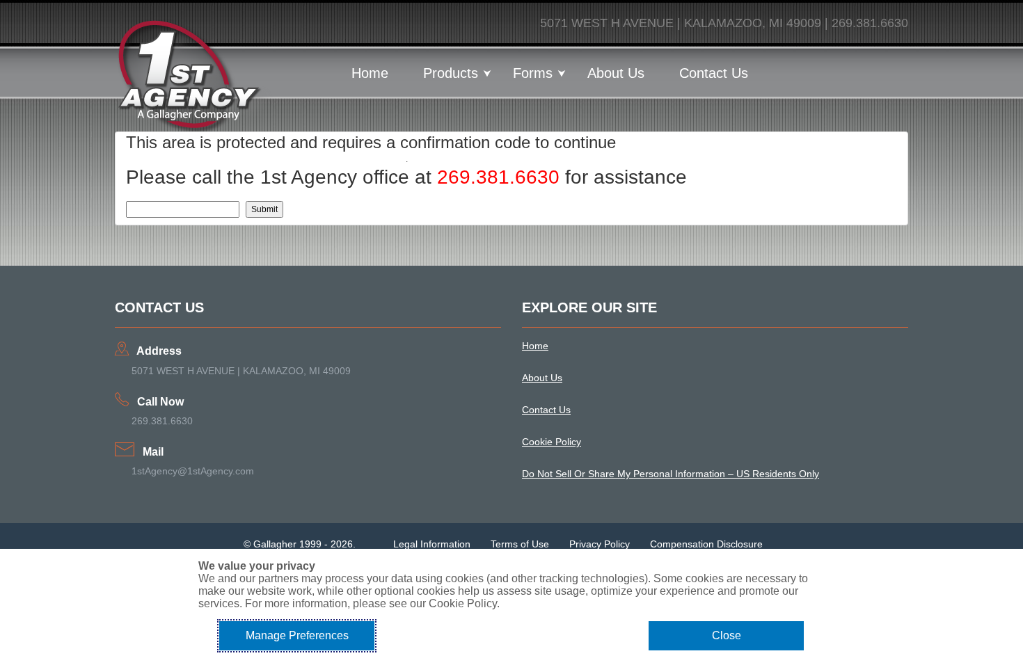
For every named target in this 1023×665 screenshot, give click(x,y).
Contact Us (713, 73)
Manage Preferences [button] (297, 635)
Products (450, 73)
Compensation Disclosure (706, 544)
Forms (533, 73)
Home (369, 73)
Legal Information (431, 544)
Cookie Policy (551, 441)
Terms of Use (520, 544)
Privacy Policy (599, 544)
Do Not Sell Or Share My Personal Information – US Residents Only (670, 473)
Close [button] (726, 635)
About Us (615, 73)
